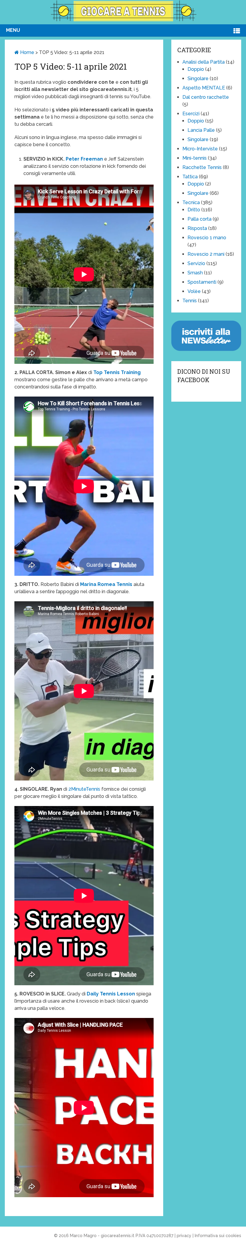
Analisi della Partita (203, 62)
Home (26, 52)
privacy (184, 1235)
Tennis (189, 300)
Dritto (194, 210)
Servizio (196, 263)
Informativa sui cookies (218, 1235)
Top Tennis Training (117, 372)
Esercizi (191, 113)
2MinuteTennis (84, 789)
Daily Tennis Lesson (111, 994)
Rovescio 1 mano (207, 237)
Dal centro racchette (205, 97)
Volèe (194, 291)
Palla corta (200, 219)
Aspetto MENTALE (203, 88)
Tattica (190, 177)
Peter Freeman (84, 159)
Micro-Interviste (200, 149)
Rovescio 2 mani (206, 254)
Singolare (198, 78)
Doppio (196, 69)
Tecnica (191, 202)
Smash (195, 273)
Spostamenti (202, 282)
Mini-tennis (194, 158)
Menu (13, 30)
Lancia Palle (201, 130)
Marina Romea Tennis (106, 584)
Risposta (197, 228)
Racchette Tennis (202, 167)
